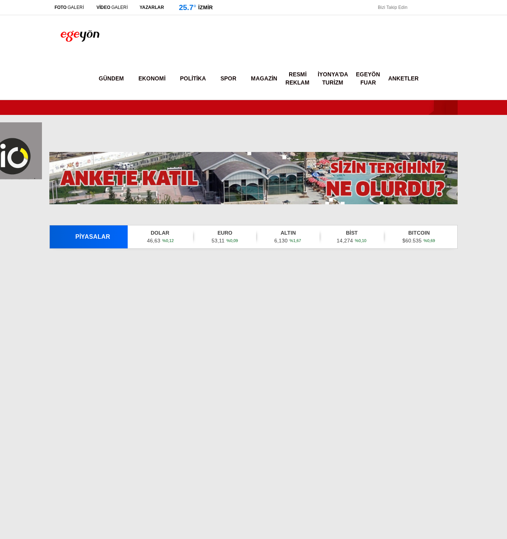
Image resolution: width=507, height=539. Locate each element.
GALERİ (71, 7)
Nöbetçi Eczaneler (452, 241)
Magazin (433, 181)
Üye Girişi (439, 72)
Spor (428, 167)
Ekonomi (433, 122)
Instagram (463, 425)
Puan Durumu (446, 303)
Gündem (434, 107)
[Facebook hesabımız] (412, 7)
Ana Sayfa (442, 41)
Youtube (464, 446)
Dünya (430, 152)
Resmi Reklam (299, 78)
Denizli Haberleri (264, 529)
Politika (431, 137)
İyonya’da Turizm (334, 78)
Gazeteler (441, 288)
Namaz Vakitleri (450, 272)
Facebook (462, 383)
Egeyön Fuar (368, 78)
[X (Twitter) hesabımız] (461, 404)
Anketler (402, 78)
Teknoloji (433, 211)
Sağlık (429, 196)
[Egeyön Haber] (80, 50)
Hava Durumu (444, 257)
